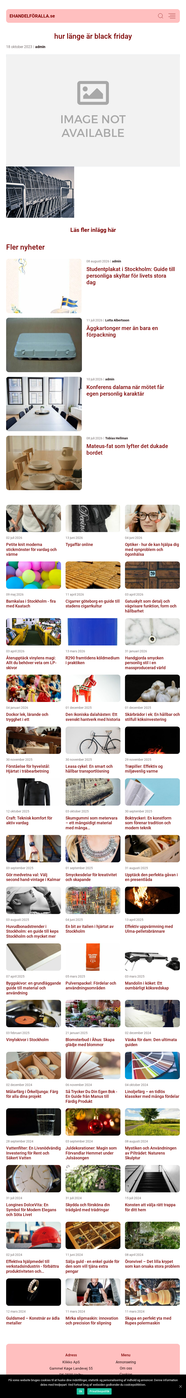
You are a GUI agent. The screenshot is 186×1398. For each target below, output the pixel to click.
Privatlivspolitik (99, 1391)
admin (40, 47)
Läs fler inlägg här (93, 230)
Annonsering (126, 1362)
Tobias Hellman (116, 438)
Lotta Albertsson (117, 320)
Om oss (126, 1368)
